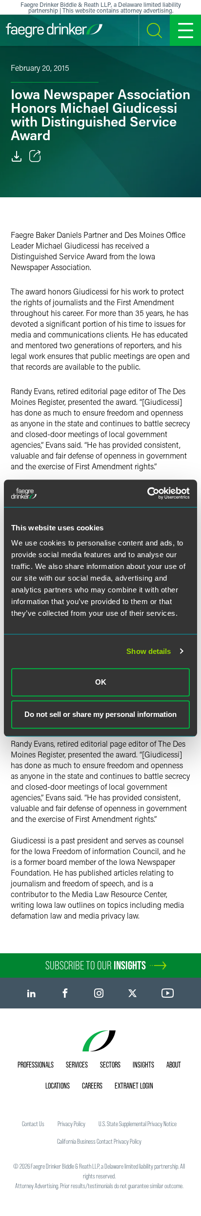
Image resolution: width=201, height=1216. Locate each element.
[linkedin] (31, 993)
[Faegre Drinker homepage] (54, 30)
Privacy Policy (71, 1124)
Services (77, 1064)
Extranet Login (134, 1085)
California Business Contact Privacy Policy (99, 1141)
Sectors (110, 1064)
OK (100, 682)
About (173, 1064)
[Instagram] (98, 993)
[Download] (16, 156)
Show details (148, 651)
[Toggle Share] (35, 156)
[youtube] (167, 993)
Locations (57, 1085)
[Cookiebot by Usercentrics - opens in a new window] (147, 493)
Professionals (36, 1064)
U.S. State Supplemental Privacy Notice (138, 1124)
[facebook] (65, 993)
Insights (143, 1064)
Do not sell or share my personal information (100, 714)
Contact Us (33, 1124)
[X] (132, 993)
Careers (92, 1085)
